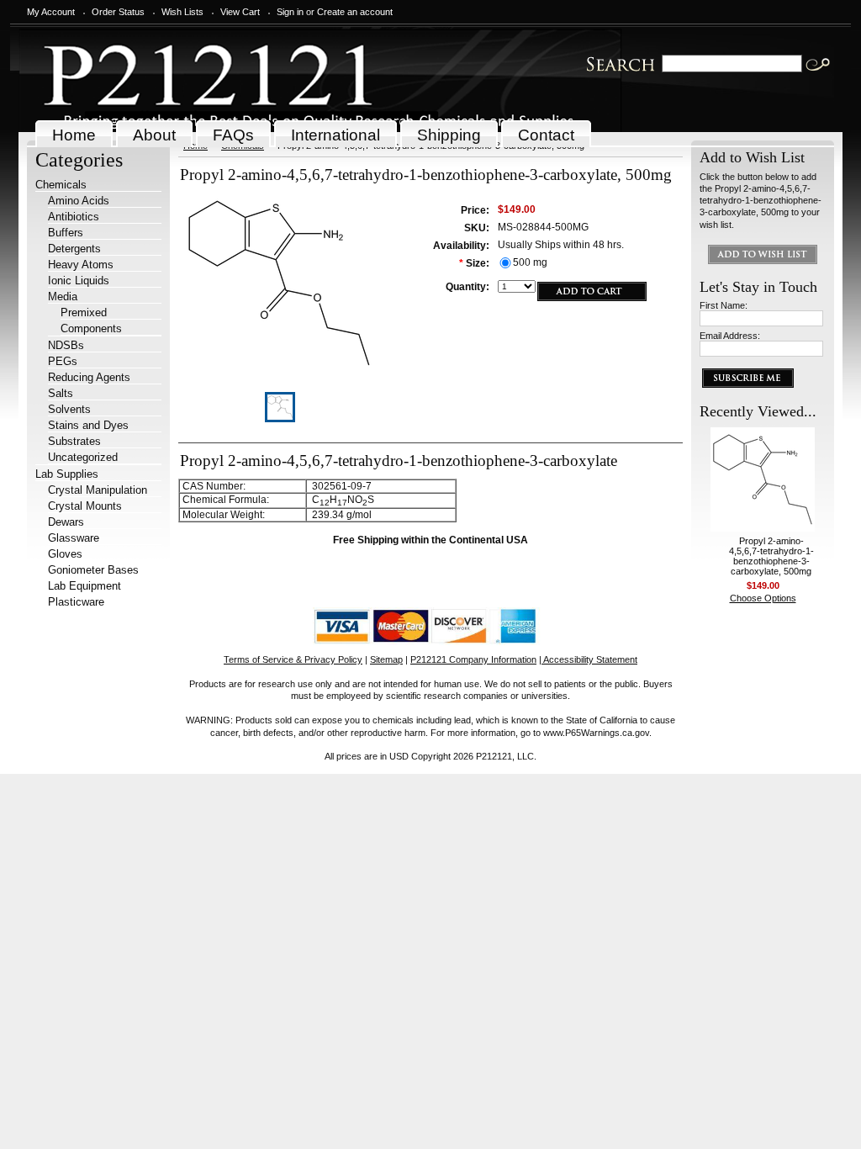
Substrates (74, 441)
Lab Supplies (66, 474)
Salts (60, 393)
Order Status (118, 12)
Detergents (74, 248)
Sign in (290, 12)
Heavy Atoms (81, 264)
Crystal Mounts (85, 506)
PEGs (62, 361)
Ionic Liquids (78, 280)
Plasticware (76, 602)
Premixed (84, 312)
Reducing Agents (89, 377)
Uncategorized (83, 457)
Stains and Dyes (88, 425)
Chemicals (61, 184)
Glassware (73, 538)
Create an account (355, 12)
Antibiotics (73, 216)
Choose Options (763, 598)
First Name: (723, 305)
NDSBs (66, 345)
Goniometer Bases (93, 570)
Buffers (65, 232)
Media (62, 296)
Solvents (69, 409)
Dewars (66, 522)
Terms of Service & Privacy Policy (293, 659)
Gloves (65, 554)
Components (91, 328)
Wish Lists (182, 12)
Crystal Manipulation (97, 490)
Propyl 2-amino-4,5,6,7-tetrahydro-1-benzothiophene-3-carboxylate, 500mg (771, 556)
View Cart (240, 12)
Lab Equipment (84, 586)
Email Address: (730, 336)
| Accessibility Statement (588, 659)
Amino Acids (78, 200)
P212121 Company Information (473, 659)
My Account (51, 12)
